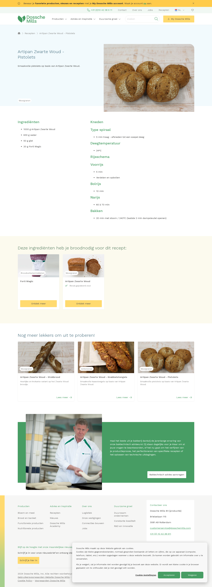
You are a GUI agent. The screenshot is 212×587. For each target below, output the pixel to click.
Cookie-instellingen (145, 575)
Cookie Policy (25, 580)
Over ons (137, 10)
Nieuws (54, 518)
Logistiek (87, 512)
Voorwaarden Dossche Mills (50, 580)
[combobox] (180, 10)
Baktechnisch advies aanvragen (166, 474)
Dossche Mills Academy (57, 524)
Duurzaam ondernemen (121, 514)
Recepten (164, 10)
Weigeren (192, 575)
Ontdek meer (38, 303)
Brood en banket (27, 518)
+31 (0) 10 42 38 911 (160, 533)
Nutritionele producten (30, 528)
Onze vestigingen (91, 518)
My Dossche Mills (180, 19)
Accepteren (169, 575)
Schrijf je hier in (28, 560)
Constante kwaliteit (124, 521)
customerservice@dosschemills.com (170, 528)
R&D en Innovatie (123, 526)
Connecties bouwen (93, 523)
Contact (122, 10)
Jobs (150, 10)
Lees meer (62, 397)
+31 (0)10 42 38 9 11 (101, 10)
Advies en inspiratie (61, 506)
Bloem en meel (26, 512)
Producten (23, 506)
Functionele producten (30, 523)
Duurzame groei (123, 506)
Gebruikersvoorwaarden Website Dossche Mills (44, 577)
